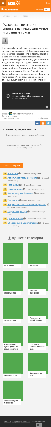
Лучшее (6, 16)
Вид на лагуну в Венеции (20, 193)
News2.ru (7, 421)
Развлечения (9, 9)
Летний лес (34, 265)
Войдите (11, 145)
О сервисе (16, 421)
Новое (25, 16)
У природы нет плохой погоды (36, 319)
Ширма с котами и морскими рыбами (26, 204)
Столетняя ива (10, 320)
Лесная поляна (15, 188)
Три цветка (13, 200)
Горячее (16, 16)
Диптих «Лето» (15, 218)
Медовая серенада (17, 211)
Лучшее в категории (27, 238)
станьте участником (27, 145)
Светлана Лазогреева (34, 292)
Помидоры (13, 184)
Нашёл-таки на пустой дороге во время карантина (11, 346)
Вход (48, 3)
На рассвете (9, 265)
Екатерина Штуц (10, 375)
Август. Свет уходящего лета (22, 177)
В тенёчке (12, 173)
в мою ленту (39, 9)
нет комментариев (11, 118)
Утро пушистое (10, 293)
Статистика (25, 421)
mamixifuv (17, 114)
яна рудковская (10, 116)
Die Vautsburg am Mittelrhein (11, 402)
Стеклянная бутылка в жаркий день (37, 346)
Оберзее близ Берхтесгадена (22, 222)
